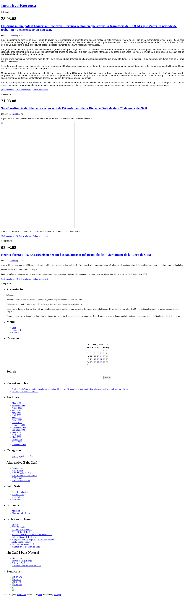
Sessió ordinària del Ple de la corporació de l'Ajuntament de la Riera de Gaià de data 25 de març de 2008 (74, 108)
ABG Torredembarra (21, 480)
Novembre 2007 (19, 444)
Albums (15, 332)
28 (101, 362)
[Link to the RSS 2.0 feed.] (16, 582)
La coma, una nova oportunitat (25, 391)
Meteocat (16, 511)
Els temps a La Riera (21, 513)
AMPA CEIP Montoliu (22, 529)
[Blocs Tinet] (13, 587)
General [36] (27, 456)
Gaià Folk (16, 497)
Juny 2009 (16, 413)
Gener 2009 (17, 422)
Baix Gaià (16, 499)
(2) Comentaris (7, 90)
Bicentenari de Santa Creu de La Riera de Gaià (32, 534)
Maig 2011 (16, 403)
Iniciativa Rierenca (18, 5)
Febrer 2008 (17, 439)
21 (101, 359)
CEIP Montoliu (18, 527)
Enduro (15, 525)
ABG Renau (17, 471)
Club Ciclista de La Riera (23, 532)
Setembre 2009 (18, 405)
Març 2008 (16, 437)
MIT (40, 594)
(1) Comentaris (7, 279)
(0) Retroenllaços (23, 90)
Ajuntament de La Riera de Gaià (26, 547)
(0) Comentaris (7, 236)
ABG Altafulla (18, 478)
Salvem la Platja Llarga (22, 561)
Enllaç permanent (40, 90)
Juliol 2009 (16, 410)
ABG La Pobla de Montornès (24, 475)
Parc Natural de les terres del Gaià (26, 565)
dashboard (16, 330)
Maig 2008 (16, 432)
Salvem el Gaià (18, 563)
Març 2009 (16, 417)
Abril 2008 (16, 435)
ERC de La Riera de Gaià (23, 544)
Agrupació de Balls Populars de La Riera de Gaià (33, 539)
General (13, 35)
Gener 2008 (17, 442)
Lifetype (57, 594)
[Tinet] (13, 590)
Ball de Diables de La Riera (24, 537)
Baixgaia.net (17, 468)
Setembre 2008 (18, 430)
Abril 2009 (16, 415)
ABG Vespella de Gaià (22, 473)
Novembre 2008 (19, 427)
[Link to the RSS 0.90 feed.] (17, 577)
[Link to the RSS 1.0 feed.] (16, 579)
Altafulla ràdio (18, 494)
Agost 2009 (17, 408)
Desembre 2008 (18, 425)
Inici (14, 327)
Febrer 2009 (17, 420)
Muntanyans (17, 558)
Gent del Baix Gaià (20, 492)
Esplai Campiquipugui (21, 542)
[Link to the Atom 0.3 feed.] (17, 584)
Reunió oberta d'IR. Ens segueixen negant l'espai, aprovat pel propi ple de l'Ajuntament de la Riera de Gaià (76, 254)
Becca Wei (21, 594)
